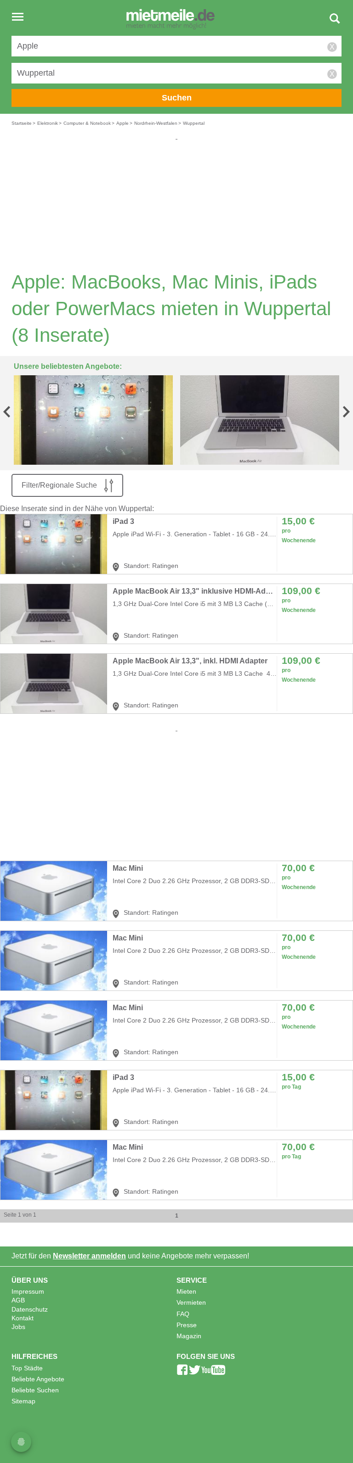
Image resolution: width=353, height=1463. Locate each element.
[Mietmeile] (170, 20)
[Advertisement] (176, 205)
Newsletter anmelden (89, 1256)
